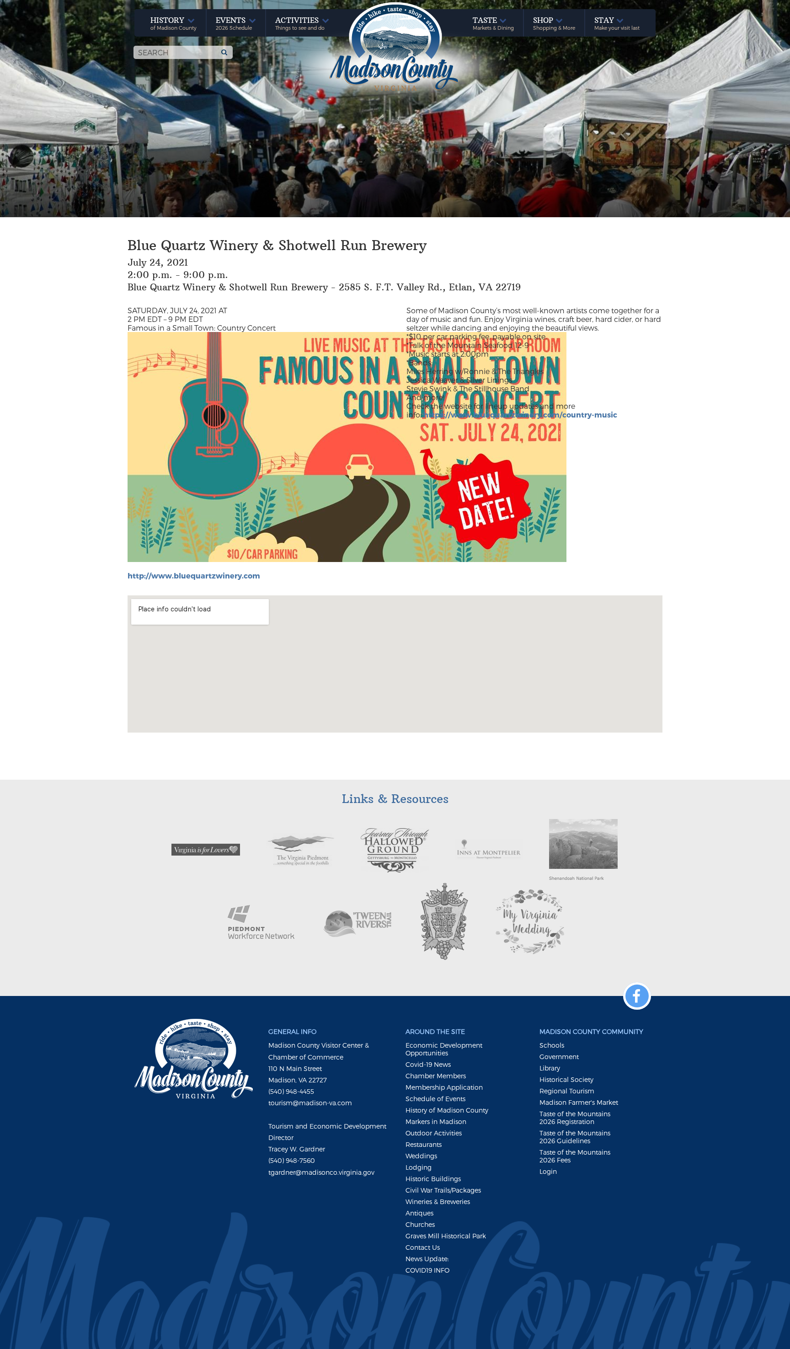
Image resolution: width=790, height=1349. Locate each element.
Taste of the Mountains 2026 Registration (574, 1117)
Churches (420, 1224)
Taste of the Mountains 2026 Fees (574, 1156)
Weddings (421, 1156)
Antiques (419, 1213)
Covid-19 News (428, 1064)
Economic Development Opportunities (444, 1049)
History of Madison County (447, 1110)
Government (559, 1056)
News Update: (427, 1259)
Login (548, 1171)
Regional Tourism (566, 1091)
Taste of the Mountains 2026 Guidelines (574, 1137)
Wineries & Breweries (438, 1201)
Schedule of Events (435, 1099)
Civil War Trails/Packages (443, 1190)
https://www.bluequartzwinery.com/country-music (520, 414)
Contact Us (423, 1247)
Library (549, 1068)
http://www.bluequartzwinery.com (194, 575)
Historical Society (566, 1079)
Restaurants (424, 1144)
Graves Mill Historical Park (446, 1236)
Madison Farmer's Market (578, 1102)
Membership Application (444, 1087)
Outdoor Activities (434, 1133)
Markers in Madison (436, 1121)
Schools (551, 1045)
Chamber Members (436, 1076)
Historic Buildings (433, 1179)
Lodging (419, 1167)
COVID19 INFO (427, 1270)
